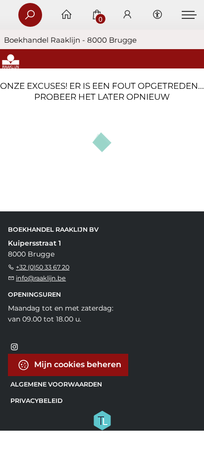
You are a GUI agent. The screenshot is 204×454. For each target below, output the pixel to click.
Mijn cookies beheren (76, 364)
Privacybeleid (36, 400)
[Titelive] (102, 419)
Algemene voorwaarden (56, 384)
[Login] (127, 15)
